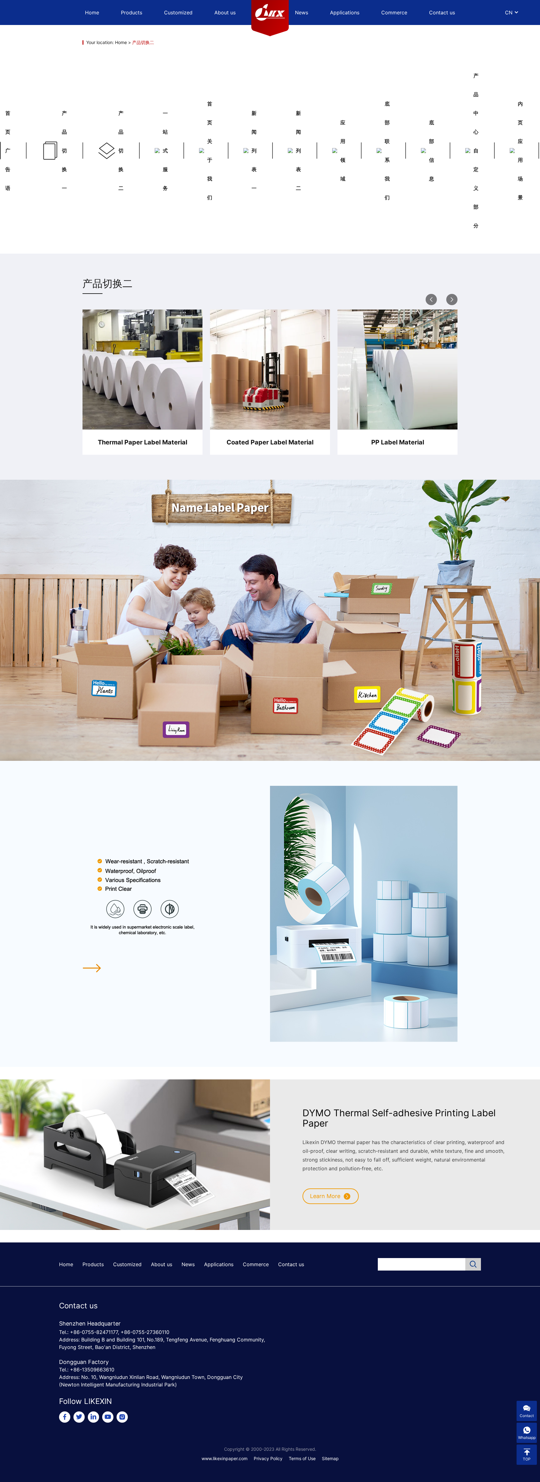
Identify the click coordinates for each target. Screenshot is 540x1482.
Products (131, 12)
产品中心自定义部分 (475, 150)
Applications (344, 12)
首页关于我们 (209, 151)
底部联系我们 (387, 151)
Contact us (442, 12)
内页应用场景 (520, 151)
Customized (178, 12)
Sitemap (330, 1458)
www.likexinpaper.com (225, 1458)
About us (225, 12)
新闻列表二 (298, 150)
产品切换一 (64, 150)
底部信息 (431, 150)
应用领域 (342, 150)
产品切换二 (120, 150)
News (301, 12)
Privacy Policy (268, 1458)
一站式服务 (165, 150)
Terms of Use (302, 1458)
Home (92, 12)
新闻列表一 (254, 150)
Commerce (394, 12)
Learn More (325, 1196)
